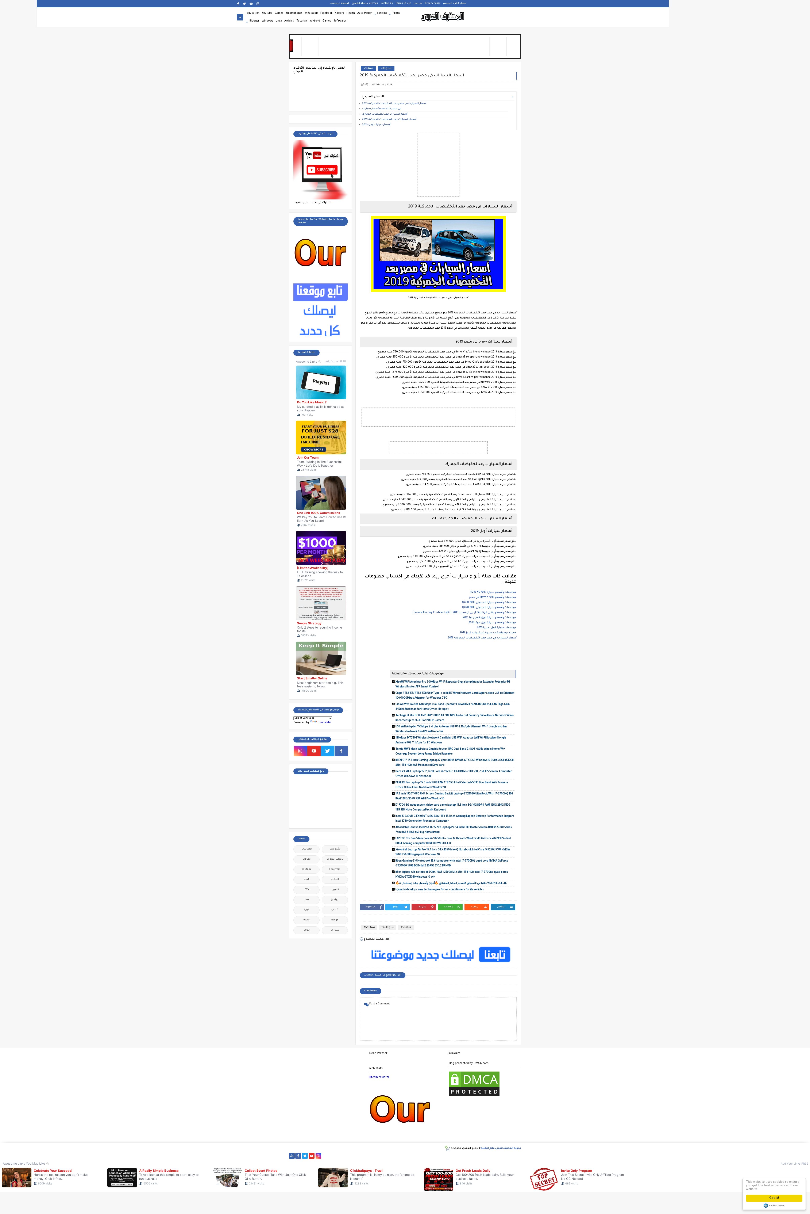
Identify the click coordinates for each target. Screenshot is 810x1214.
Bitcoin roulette (379, 1077)
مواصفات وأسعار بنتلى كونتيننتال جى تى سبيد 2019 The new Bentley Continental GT (464, 612)
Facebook (326, 13)
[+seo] (453, 1156)
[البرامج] (507, 1156)
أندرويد (335, 889)
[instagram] (258, 4)
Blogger (254, 21)
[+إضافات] (447, 1156)
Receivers (334, 869)
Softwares (340, 21)
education (253, 13)
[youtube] (251, 4)
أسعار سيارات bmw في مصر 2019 (381, 109)
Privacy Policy (432, 3)
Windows (267, 21)
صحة (306, 920)
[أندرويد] (494, 1156)
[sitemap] (292, 1156)
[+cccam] (393, 1156)
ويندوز (334, 899)
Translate (324, 722)
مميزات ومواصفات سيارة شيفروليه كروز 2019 (488, 632)
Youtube (267, 13)
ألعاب (334, 910)
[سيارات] (352, 1156)
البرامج (335, 879)
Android (315, 21)
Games (279, 13)
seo (306, 899)
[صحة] (345, 1156)
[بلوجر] (433, 1156)
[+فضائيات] (366, 1156)
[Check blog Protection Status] (474, 1096)
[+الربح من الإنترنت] (426, 1156)
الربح (306, 879)
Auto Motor (364, 13)
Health (351, 13)
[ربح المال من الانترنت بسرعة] (406, 1156)
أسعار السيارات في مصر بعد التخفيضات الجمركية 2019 (394, 103)
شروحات (386, 68)
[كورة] (339, 1156)
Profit (396, 13)
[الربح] (413, 1156)
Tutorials (302, 21)
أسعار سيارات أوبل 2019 (376, 124)
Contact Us (387, 3)
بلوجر (307, 930)
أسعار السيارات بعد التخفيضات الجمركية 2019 (389, 119)
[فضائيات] (359, 1156)
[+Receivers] (399, 1156)
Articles (289, 21)
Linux (279, 21)
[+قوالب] (440, 1156)
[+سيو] (460, 1156)
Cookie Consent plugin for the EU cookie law (774, 1205)
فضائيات (306, 849)
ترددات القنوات (335, 859)
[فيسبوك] (332, 1156)
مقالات (407, 927)
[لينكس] (474, 1156)
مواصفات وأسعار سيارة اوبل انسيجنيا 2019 (490, 617)
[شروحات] (487, 1156)
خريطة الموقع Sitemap (365, 3)
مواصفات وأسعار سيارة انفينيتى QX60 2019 (489, 602)
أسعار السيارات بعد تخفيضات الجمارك (385, 114)
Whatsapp (311, 13)
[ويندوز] (467, 1156)
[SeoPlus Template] (447, 1148)
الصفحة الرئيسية (340, 3)
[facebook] (238, 4)
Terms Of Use (403, 3)
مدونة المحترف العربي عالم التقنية (501, 1148)
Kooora (339, 13)
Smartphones (294, 13)
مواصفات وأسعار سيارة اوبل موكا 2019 (492, 622)
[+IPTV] (386, 1156)
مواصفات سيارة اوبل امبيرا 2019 (497, 627)
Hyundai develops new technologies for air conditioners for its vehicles (440, 889)
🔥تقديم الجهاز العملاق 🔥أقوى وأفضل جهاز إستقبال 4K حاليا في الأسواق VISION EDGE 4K (451, 883)
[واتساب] (325, 1156)
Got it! (774, 1198)
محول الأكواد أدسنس (454, 3)
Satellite (382, 13)
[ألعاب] (501, 1156)
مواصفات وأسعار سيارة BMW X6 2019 (493, 592)
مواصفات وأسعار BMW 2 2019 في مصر (493, 597)
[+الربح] (420, 1156)
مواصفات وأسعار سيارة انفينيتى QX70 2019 (489, 607)
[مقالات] (480, 1156)
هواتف (335, 920)
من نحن (418, 3)
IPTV (306, 889)
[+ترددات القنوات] (372, 1156)
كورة (306, 910)
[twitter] (244, 4)
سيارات (368, 68)
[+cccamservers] (379, 1156)
